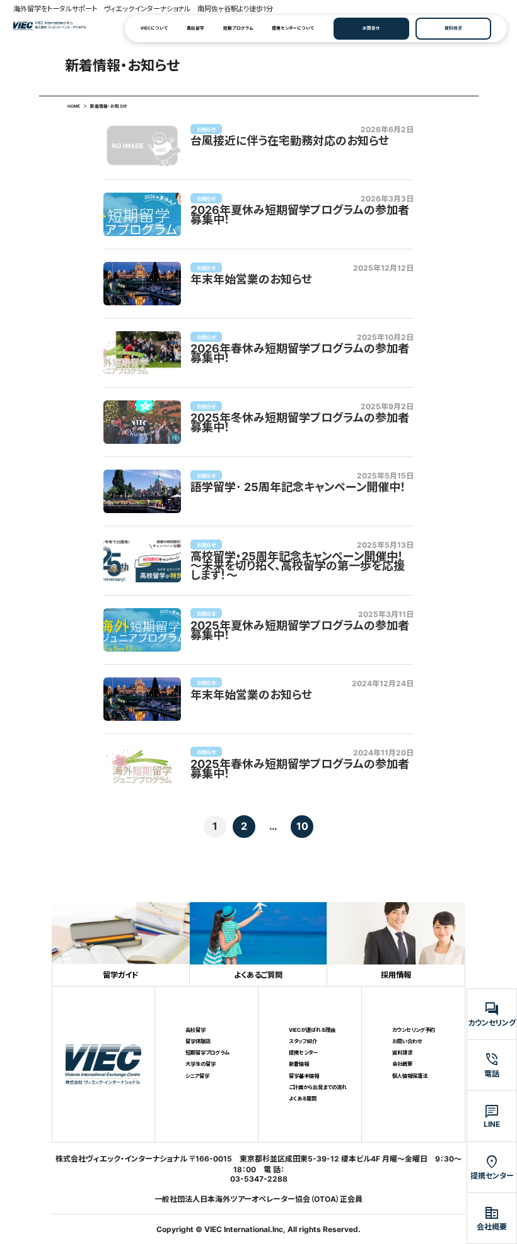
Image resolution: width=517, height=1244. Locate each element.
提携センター (303, 1052)
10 (302, 826)
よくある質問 (303, 1098)
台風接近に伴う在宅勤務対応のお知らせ (289, 141)
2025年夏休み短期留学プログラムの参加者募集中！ (299, 630)
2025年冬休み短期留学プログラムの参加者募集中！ (299, 423)
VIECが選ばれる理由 (312, 1030)
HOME (73, 106)
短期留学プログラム (207, 1052)
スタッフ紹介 (303, 1041)
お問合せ (371, 28)
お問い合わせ (407, 1041)
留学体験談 (198, 1041)
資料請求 (453, 28)
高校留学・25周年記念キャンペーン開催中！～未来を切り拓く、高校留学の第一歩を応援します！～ (297, 566)
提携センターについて (293, 28)
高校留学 (195, 28)
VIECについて (154, 28)
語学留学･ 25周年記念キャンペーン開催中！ (298, 487)
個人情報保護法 (409, 1076)
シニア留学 (197, 1076)
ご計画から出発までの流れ (318, 1087)
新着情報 (299, 1064)
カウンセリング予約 (413, 1030)
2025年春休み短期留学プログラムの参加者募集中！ (299, 769)
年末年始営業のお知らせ (251, 280)
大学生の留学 (200, 1064)
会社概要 (402, 1064)
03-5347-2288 (259, 1179)
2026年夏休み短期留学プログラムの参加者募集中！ (299, 215)
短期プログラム (238, 28)
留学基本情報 (304, 1076)
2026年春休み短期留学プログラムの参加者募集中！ (299, 353)
